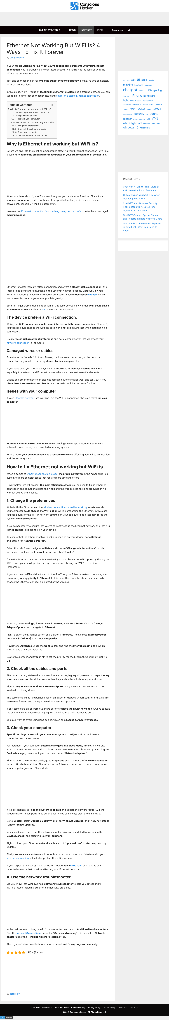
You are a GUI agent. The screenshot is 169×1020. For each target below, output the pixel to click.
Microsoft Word (148, 101)
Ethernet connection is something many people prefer (51, 211)
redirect (125, 109)
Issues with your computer (27, 119)
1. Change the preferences (27, 126)
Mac (132, 100)
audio (151, 80)
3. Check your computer (26, 132)
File (150, 90)
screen (157, 109)
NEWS (72, 30)
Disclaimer (122, 1008)
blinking (128, 84)
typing (135, 119)
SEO (147, 114)
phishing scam (147, 104)
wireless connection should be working (65, 507)
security (139, 113)
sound (154, 114)
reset (132, 109)
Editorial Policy (78, 1008)
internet (126, 96)
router (141, 109)
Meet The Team (62, 1008)
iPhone (137, 96)
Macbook (138, 101)
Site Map (134, 1008)
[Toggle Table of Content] (51, 105)
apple (144, 79)
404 (128, 80)
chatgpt (130, 89)
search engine (127, 114)
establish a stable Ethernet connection (77, 95)
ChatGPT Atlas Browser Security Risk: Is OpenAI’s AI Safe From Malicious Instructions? (140, 207)
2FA (124, 80)
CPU (145, 91)
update (142, 119)
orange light (127, 104)
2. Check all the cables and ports (30, 129)
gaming (157, 90)
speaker (127, 118)
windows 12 (145, 128)
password (136, 104)
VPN (155, 118)
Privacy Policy (94, 1008)
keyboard (149, 95)
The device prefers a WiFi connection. (32, 112)
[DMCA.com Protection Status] (6, 1018)
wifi (140, 123)
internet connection (18, 858)
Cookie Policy (109, 1008)
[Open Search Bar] (129, 30)
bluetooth (138, 85)
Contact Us (117, 30)
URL (148, 119)
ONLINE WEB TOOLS (49, 30)
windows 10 (130, 127)
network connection (18, 342)
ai (138, 79)
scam (149, 109)
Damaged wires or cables (27, 116)
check (141, 91)
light (126, 100)
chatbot (148, 85)
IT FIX (100, 30)
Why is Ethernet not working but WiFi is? (30, 109)
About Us (35, 1008)
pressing (158, 104)
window (146, 123)
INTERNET (86, 30)
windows (156, 123)
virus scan (76, 865)
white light (130, 123)
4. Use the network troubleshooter (31, 135)
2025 (133, 80)
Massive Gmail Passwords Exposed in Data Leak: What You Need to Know (142, 227)
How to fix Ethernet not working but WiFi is (32, 122)
